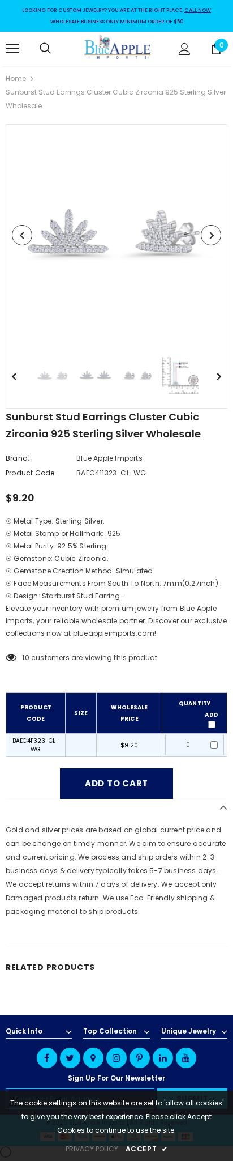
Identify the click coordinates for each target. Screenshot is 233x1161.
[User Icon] (185, 49)
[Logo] (118, 48)
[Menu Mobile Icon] (12, 49)
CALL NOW (197, 10)
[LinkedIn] (163, 1058)
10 (25, 657)
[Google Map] (93, 1058)
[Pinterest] (140, 1058)
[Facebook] (47, 1058)
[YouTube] (186, 1058)
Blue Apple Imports (109, 458)
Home (16, 78)
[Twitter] (70, 1058)
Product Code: (31, 473)
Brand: (17, 458)
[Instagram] (116, 1058)
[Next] (211, 235)
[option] (116, 235)
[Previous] (22, 235)
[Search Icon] (57, 48)
